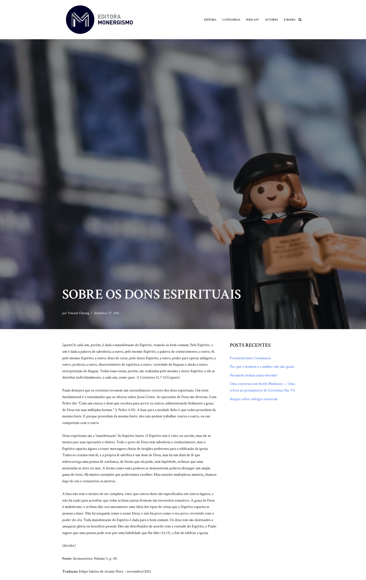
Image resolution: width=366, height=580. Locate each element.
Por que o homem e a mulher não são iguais (262, 366)
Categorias (231, 20)
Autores (271, 20)
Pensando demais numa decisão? (253, 375)
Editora (210, 20)
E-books (289, 20)
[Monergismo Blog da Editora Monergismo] (99, 19)
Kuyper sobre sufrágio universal (253, 399)
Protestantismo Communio (250, 358)
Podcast (252, 20)
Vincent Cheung (78, 313)
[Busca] (300, 19)
